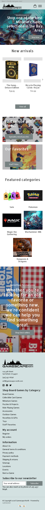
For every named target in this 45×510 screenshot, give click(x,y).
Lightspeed (6, 503)
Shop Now (35, 37)
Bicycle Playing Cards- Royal (33, 86)
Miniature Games (9, 401)
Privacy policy (8, 453)
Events (5, 469)
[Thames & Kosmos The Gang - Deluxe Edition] (11, 69)
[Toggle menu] (40, 6)
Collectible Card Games (12, 397)
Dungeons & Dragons (22, 260)
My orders (6, 437)
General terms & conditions (14, 449)
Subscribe (34, 483)
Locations (6, 466)
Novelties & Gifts (10, 418)
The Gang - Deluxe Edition (12, 86)
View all (22, 106)
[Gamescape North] (12, 6)
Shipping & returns (10, 459)
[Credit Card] (20, 506)
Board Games (8, 394)
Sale (12, 207)
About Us (6, 446)
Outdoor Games (9, 414)
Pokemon (33, 207)
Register (6, 433)
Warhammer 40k (33, 232)
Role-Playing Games (10, 407)
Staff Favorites (9, 424)
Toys (4, 421)
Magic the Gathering (12, 233)
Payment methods (10, 456)
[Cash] (24, 506)
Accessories (7, 411)
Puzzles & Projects (10, 404)
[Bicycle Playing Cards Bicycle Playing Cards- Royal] (33, 69)
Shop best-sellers (22, 332)
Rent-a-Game (8, 473)
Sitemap (6, 463)
